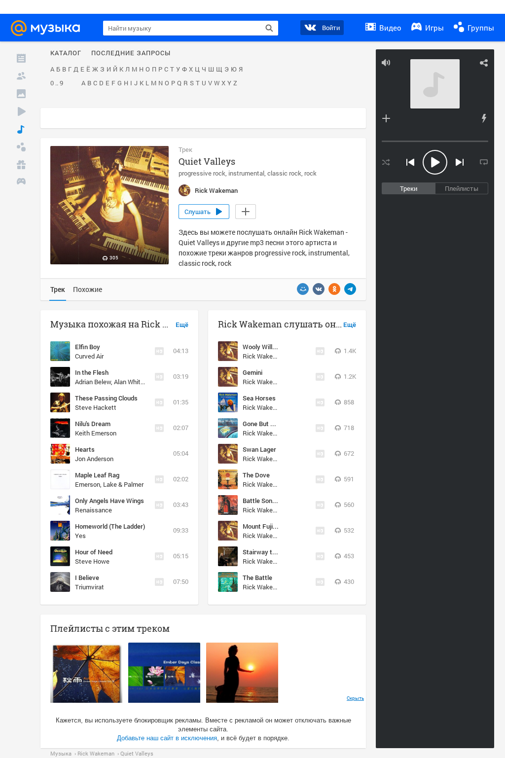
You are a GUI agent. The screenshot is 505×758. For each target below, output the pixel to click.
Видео (389, 28)
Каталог (65, 53)
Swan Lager (259, 449)
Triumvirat (89, 586)
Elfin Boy (87, 346)
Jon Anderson (94, 458)
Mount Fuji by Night (270, 526)
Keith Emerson (95, 433)
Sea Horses (259, 398)
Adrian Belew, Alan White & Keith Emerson (133, 381)
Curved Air (89, 356)
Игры (433, 28)
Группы (480, 28)
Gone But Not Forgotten (277, 423)
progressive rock (202, 173)
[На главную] (50, 28)
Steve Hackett (95, 407)
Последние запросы (131, 53)
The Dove (256, 474)
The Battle (257, 577)
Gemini (252, 372)
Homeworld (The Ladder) (110, 526)
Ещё (182, 325)
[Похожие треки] (483, 118)
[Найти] (269, 28)
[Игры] (21, 182)
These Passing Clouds (106, 398)
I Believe (87, 577)
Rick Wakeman (264, 356)
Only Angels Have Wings (109, 500)
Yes (80, 535)
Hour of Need (93, 551)
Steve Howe (92, 561)
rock (310, 173)
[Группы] (21, 147)
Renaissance (93, 509)
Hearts (85, 449)
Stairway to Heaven (271, 551)
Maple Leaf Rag (97, 474)
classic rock (284, 173)
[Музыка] (21, 129)
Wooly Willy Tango (268, 346)
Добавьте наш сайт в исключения (167, 738)
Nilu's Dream (92, 423)
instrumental (246, 173)
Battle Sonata (262, 500)
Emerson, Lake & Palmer (109, 484)
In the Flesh (91, 372)
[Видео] (21, 111)
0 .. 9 (56, 83)
